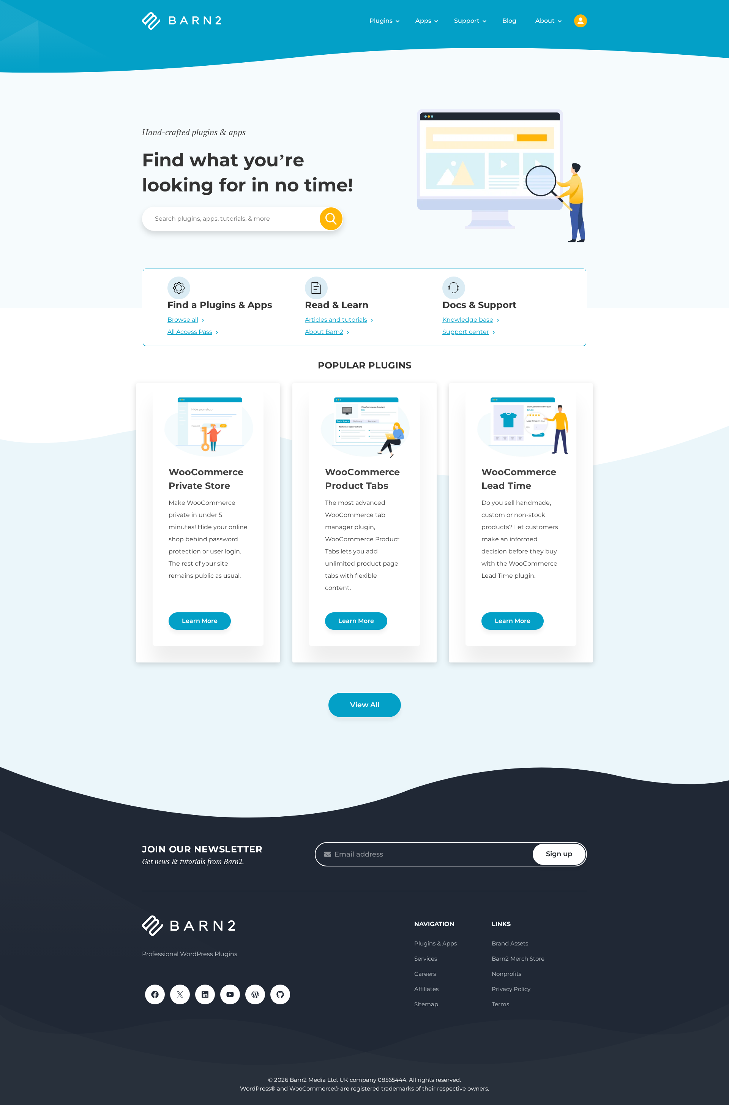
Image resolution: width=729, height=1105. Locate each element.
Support (467, 20)
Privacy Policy (511, 989)
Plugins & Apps (435, 943)
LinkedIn (205, 994)
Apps (423, 20)
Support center (465, 331)
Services (425, 958)
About (545, 20)
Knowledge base (467, 319)
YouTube (230, 994)
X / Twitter (180, 994)
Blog (509, 20)
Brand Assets (510, 943)
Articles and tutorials (336, 319)
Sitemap (426, 1004)
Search (331, 218)
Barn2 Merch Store (518, 958)
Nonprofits (506, 973)
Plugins (381, 20)
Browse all (182, 319)
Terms (500, 1004)
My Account (580, 20)
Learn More (200, 620)
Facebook (155, 994)
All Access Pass (189, 331)
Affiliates (426, 989)
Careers (425, 973)
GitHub (280, 994)
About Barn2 (324, 331)
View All (364, 704)
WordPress (255, 994)
